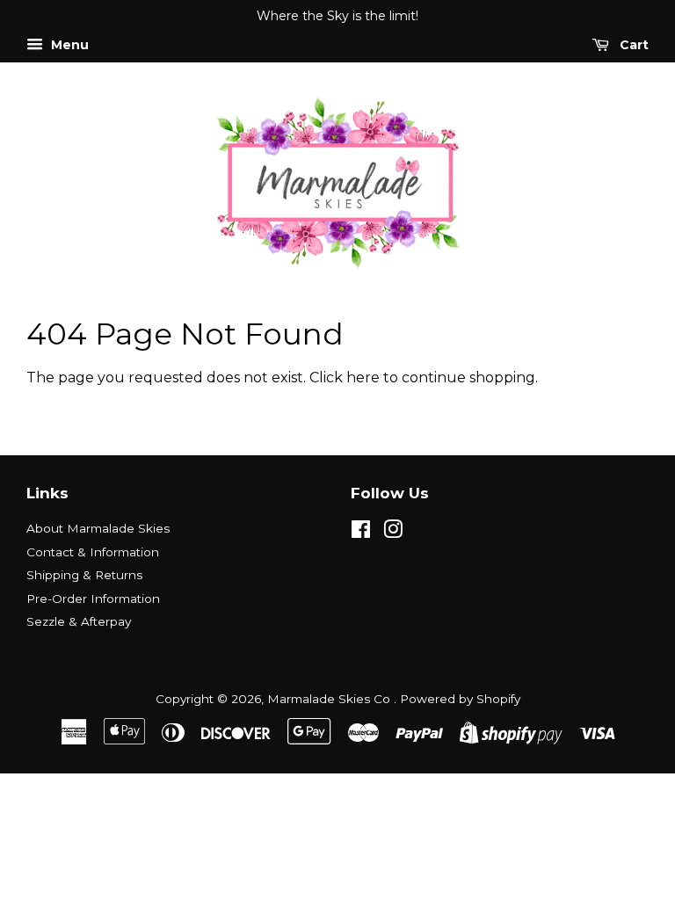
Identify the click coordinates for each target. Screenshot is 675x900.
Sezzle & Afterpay (78, 621)
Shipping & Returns (84, 575)
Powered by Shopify (460, 699)
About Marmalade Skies (98, 528)
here (363, 377)
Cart (632, 45)
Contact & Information (92, 552)
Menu (68, 45)
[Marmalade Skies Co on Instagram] (393, 533)
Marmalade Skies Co (330, 699)
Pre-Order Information (93, 599)
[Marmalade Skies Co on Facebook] (361, 533)
